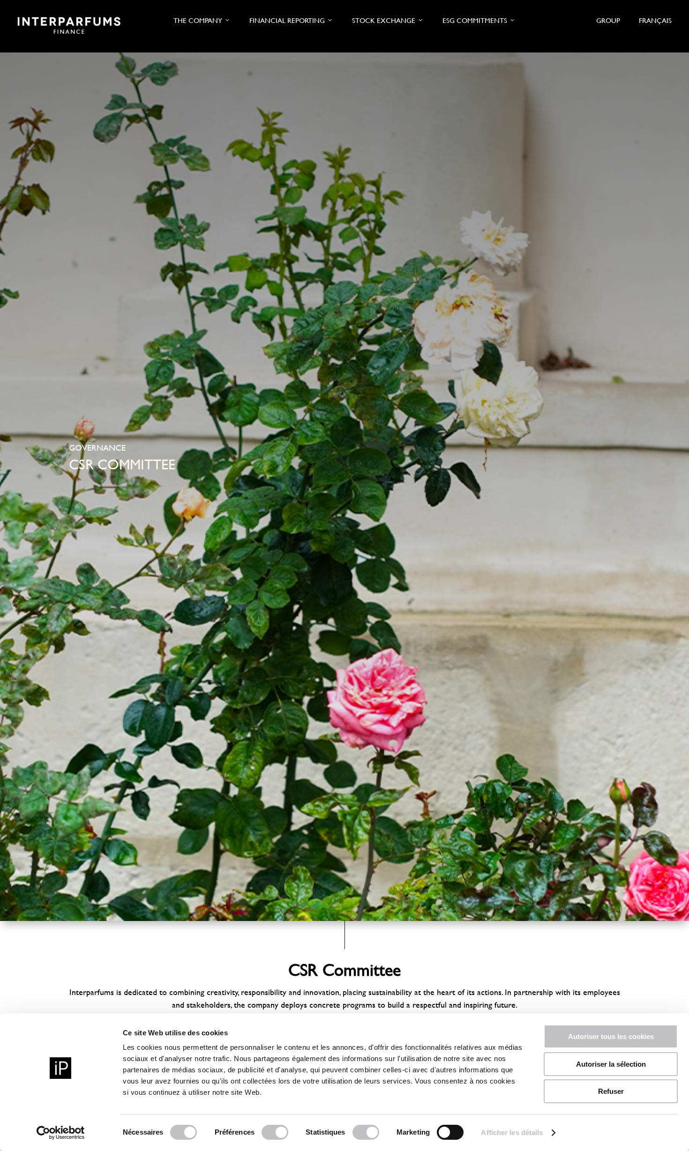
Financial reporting (287, 20)
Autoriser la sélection (611, 1064)
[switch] (275, 1132)
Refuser (611, 1091)
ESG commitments (474, 20)
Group (608, 20)
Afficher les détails (512, 1132)
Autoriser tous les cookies (611, 1036)
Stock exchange (383, 20)
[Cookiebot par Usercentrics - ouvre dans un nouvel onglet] (61, 1133)
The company (197, 20)
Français (655, 20)
